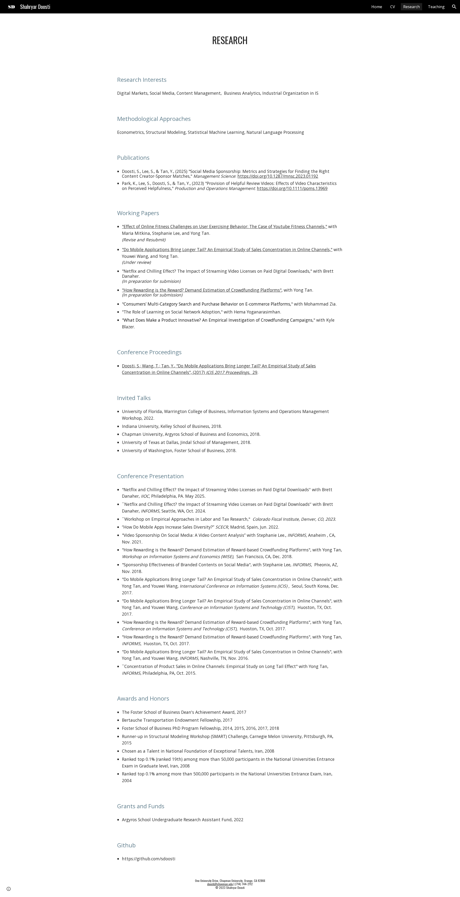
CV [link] (392, 6)
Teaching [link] (436, 6)
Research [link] (411, 6)
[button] (454, 6)
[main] (230, 40)
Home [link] (376, 6)
